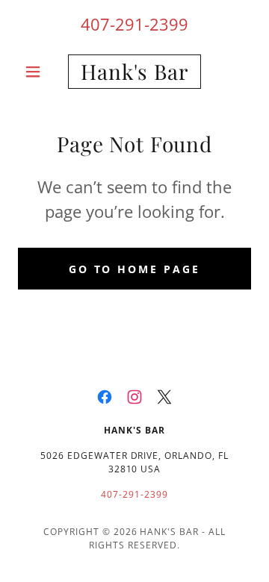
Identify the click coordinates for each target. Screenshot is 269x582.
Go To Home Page (135, 269)
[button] (35, 72)
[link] (134, 71)
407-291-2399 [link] (134, 24)
